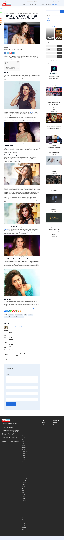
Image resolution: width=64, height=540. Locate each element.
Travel (23, 517)
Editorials (23, 445)
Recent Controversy (8, 66)
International (24, 472)
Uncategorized (24, 521)
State (27, 4)
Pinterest (55, 426)
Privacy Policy (44, 426)
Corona (23, 433)
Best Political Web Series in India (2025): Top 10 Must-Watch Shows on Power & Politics (54, 128)
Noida (52, 97)
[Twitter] (7, 311)
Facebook (55, 422)
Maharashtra (24, 482)
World (39, 4)
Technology (48, 4)
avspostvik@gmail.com (58, 1)
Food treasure (24, 457)
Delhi (23, 441)
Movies (51, 185)
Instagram (55, 424)
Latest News (24, 474)
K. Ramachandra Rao (18, 314)
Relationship (24, 500)
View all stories (54, 26)
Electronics (24, 449)
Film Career (7, 63)
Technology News (56, 76)
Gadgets (23, 463)
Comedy (23, 431)
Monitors (23, 484)
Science (23, 504)
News (24, 4)
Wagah (22, 316)
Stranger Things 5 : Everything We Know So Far (24, 353)
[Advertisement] (54, 245)
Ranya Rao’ (6, 229)
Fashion (23, 453)
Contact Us (44, 424)
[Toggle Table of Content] (17, 62)
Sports (31, 4)
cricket (23, 437)
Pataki (25, 314)
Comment (8, 374)
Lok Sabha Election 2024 (26, 478)
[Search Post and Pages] (61, 4)
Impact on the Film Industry (10, 67)
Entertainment (55, 4)
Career (23, 429)
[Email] (17, 311)
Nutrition (23, 494)
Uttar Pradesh (24, 523)
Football (23, 459)
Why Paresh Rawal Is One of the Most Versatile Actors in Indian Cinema (11, 340)
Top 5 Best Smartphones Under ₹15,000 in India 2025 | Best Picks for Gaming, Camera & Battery (54, 150)
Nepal (23, 488)
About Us (43, 422)
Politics (23, 496)
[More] (20, 311)
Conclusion (7, 69)
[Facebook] (2, 1)
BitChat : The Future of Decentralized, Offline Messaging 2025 (54, 81)
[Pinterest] (15, 311)
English (31, 1)
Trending (50, 76)
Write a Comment (19, 49)
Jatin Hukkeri (11, 314)
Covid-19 (23, 435)
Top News (24, 515)
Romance (23, 502)
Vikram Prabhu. (31, 112)
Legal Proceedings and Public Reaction (12, 68)
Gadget (23, 461)
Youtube (55, 429)
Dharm (23, 443)
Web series (24, 527)
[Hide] (0, 24)
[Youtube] (13, 311)
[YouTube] (6, 1)
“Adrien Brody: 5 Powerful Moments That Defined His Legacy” (22, 308)
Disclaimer (44, 429)
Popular (23, 498)
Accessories (54, 166)
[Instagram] (5, 1)
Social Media (24, 506)
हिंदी (27, 1)
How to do (24, 470)
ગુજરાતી (35, 1)
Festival (23, 455)
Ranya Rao (30, 314)
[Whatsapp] (11, 311)
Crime (35, 4)
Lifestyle (23, 476)
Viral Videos (24, 525)
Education (24, 447)
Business (42, 4)
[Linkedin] (9, 311)
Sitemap (43, 431)
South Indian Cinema (8, 316)
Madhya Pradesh (25, 480)
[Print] (19, 311)
